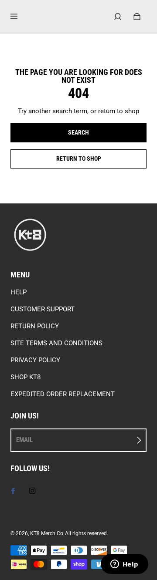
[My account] (117, 16)
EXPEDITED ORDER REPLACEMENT (62, 394)
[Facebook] (13, 490)
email (24, 440)
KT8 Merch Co (46, 533)
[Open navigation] (20, 16)
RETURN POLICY (34, 326)
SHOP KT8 (25, 377)
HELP (18, 292)
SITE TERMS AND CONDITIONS (56, 343)
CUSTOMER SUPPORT (42, 309)
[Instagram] (32, 490)
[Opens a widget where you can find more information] (124, 565)
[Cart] (137, 16)
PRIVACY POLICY (35, 360)
